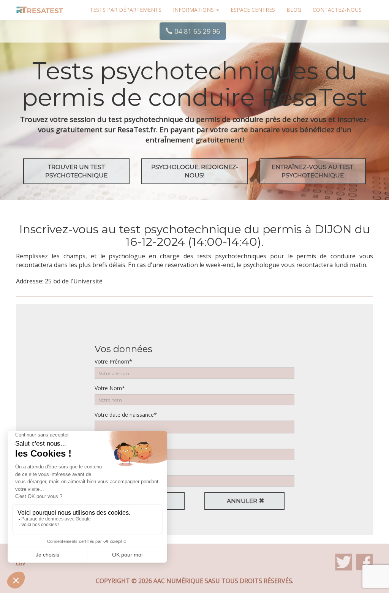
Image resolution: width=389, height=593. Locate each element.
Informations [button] (194, 9)
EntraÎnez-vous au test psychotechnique (312, 171)
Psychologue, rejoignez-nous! (194, 171)
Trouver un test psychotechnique (76, 171)
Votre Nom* (110, 388)
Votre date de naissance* (126, 414)
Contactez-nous (337, 9)
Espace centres (253, 9)
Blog (293, 9)
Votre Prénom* (113, 361)
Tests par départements (125, 9)
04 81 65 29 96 (196, 31)
